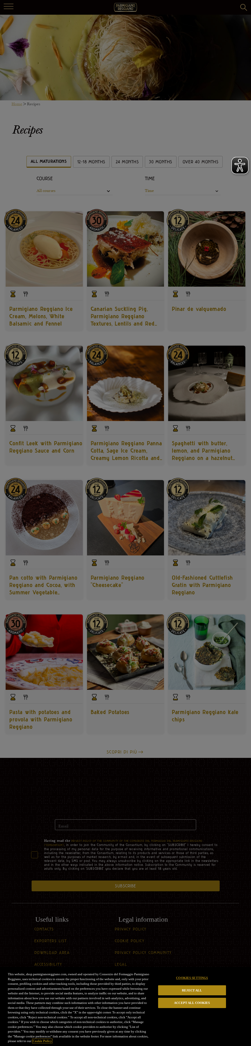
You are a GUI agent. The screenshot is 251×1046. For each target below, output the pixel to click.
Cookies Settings (192, 978)
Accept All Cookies (192, 1003)
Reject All (192, 990)
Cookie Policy (42, 1041)
